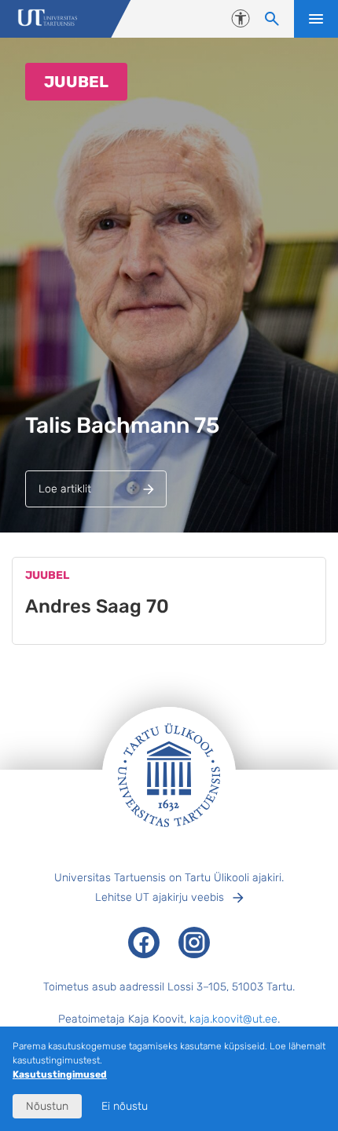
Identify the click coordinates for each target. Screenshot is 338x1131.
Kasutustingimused (60, 1074)
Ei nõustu (124, 1106)
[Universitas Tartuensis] (48, 19)
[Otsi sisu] (272, 19)
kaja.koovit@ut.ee (233, 1019)
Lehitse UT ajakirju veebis (159, 897)
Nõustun (47, 1106)
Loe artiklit (65, 489)
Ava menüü (316, 19)
